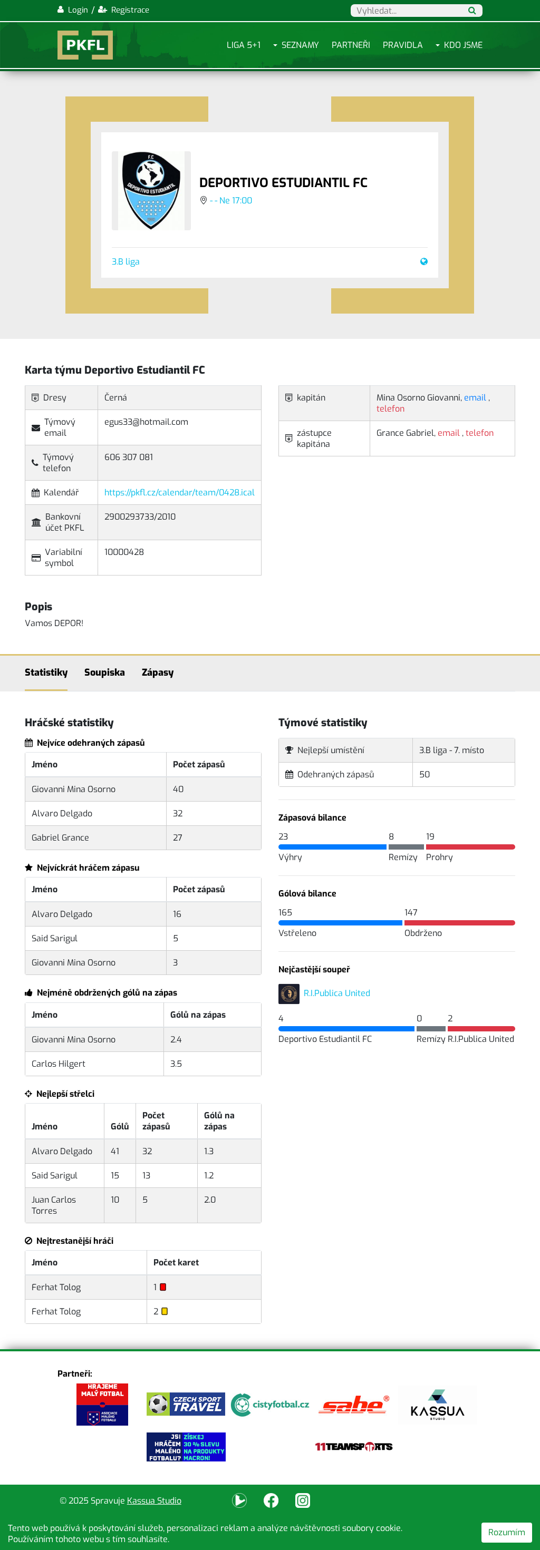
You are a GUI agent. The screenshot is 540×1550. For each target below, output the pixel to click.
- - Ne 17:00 (231, 200)
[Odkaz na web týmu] (422, 261)
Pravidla (403, 45)
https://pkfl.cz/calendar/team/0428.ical (179, 492)
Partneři (351, 45)
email (475, 397)
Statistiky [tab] (46, 672)
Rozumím (506, 1532)
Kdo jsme (463, 45)
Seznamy (300, 45)
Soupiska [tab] (104, 672)
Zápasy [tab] (157, 672)
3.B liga (126, 261)
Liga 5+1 (244, 45)
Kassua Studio (154, 1500)
